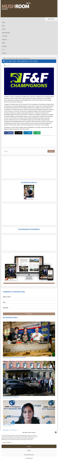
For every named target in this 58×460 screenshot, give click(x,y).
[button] (55, 432)
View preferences (29, 454)
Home (3, 22)
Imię (4, 302)
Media (3, 43)
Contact (4, 53)
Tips (3, 50)
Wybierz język (51, 19)
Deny (29, 450)
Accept (29, 446)
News (3, 26)
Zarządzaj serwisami (6, 442)
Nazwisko (5, 307)
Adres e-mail (7, 296)
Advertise (4, 39)
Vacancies (4, 46)
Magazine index (6, 33)
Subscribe (4, 36)
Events (4, 29)
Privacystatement (29, 458)
